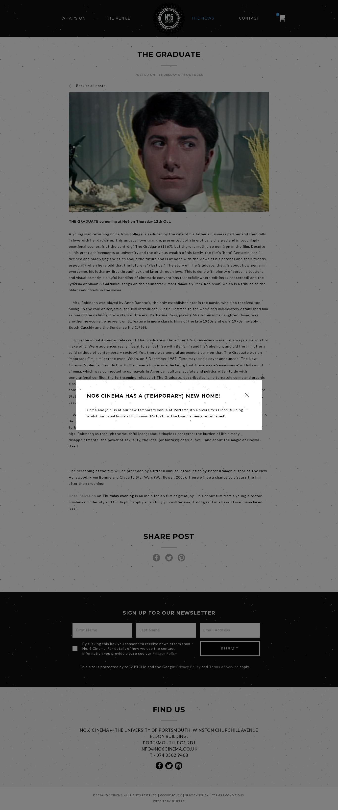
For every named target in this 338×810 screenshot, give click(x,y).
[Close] (246, 394)
